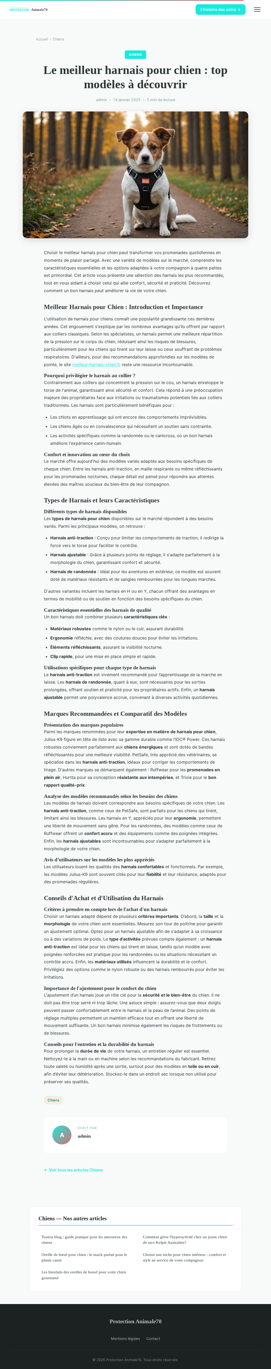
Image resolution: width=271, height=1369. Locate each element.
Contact (153, 1338)
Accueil (42, 39)
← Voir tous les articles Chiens (73, 1169)
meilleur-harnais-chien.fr (96, 364)
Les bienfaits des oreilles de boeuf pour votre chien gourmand (84, 1275)
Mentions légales (125, 1338)
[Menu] (257, 9)
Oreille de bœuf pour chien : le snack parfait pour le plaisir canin (84, 1257)
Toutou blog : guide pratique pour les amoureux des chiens (84, 1240)
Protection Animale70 (136, 1321)
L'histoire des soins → (221, 9)
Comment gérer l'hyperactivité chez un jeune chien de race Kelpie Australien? (185, 1240)
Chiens (58, 39)
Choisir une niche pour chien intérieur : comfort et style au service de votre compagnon (184, 1257)
